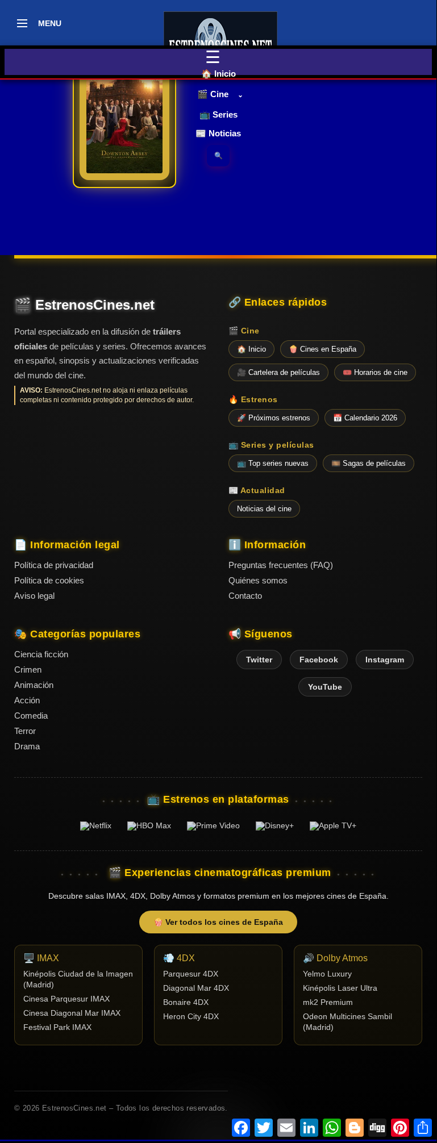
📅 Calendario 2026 (365, 418)
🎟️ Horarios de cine (375, 372)
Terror (25, 731)
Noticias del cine (264, 508)
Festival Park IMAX (57, 1027)
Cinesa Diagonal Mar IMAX (71, 1013)
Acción (27, 700)
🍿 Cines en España (322, 349)
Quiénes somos (258, 580)
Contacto (245, 595)
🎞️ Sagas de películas (368, 463)
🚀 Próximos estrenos (273, 418)
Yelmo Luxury (327, 974)
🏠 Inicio (218, 73)
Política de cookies (49, 580)
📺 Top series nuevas (273, 463)
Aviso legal (34, 595)
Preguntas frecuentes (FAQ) (280, 565)
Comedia (31, 715)
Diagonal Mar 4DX (196, 988)
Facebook (318, 659)
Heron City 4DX (191, 1016)
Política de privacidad (53, 565)
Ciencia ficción (41, 654)
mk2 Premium (328, 1002)
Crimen (27, 669)
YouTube (325, 686)
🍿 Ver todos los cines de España (218, 922)
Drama (27, 746)
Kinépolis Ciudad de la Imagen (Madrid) (78, 979)
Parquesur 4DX (190, 974)
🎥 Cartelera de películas (278, 372)
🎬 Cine (212, 94)
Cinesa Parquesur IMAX (66, 999)
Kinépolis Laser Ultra (340, 988)
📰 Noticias (218, 133)
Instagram (384, 659)
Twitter (259, 659)
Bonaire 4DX (186, 1002)
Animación (33, 685)
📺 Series (218, 114)
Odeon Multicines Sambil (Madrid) (347, 1022)
